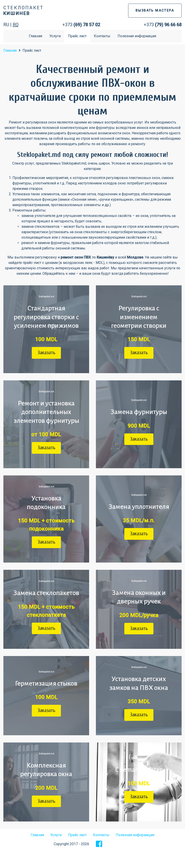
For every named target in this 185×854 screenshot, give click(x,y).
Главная (35, 36)
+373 (81, 24)
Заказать (46, 353)
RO (15, 24)
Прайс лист (77, 36)
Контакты (102, 36)
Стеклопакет (23, 10)
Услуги (55, 36)
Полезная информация (137, 36)
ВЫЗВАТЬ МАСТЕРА (155, 10)
